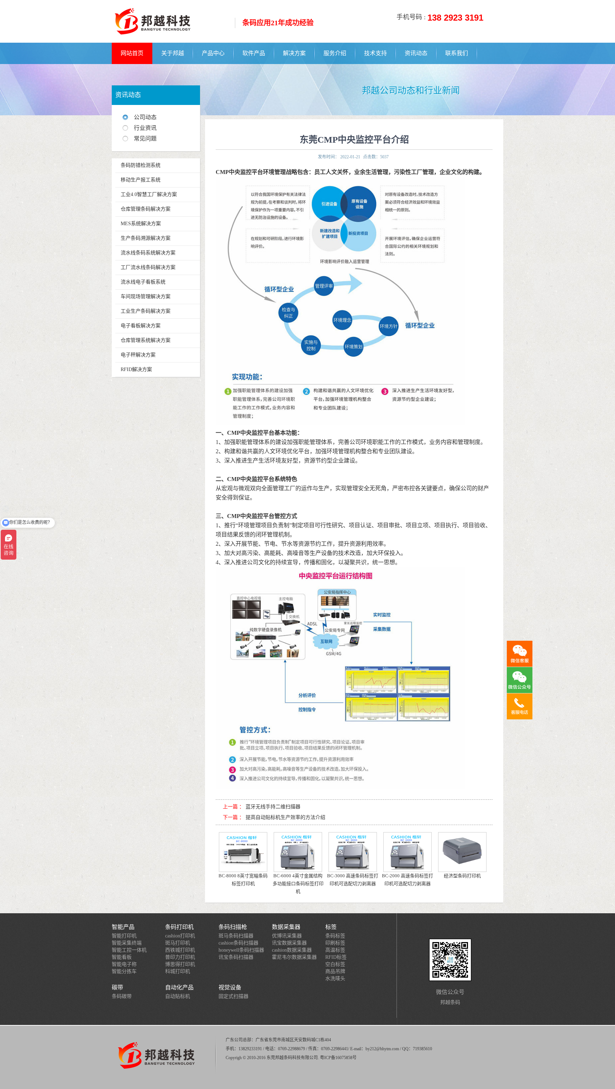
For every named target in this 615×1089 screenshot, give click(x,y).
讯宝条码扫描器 (236, 957)
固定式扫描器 (233, 996)
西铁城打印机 (180, 950)
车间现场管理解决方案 (145, 296)
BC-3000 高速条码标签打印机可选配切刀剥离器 (352, 879)
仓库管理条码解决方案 (145, 209)
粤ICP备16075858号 (338, 1057)
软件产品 (253, 53)
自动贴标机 (177, 996)
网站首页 (132, 53)
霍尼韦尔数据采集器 (294, 957)
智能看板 (122, 957)
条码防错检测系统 (141, 165)
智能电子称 (124, 964)
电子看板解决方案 (141, 325)
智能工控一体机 (129, 950)
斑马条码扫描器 (236, 936)
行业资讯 (145, 128)
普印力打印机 (180, 957)
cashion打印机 (180, 936)
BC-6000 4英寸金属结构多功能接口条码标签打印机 (298, 883)
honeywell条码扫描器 (241, 950)
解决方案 (294, 53)
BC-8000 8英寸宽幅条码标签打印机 (243, 879)
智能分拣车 (124, 971)
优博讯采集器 (287, 936)
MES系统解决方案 (141, 223)
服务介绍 (335, 53)
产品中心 (213, 53)
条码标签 (335, 936)
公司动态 (145, 117)
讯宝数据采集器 (289, 943)
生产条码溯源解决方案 (145, 238)
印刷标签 (335, 943)
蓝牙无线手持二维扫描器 (273, 806)
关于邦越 (172, 53)
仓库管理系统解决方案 (145, 340)
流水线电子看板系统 (143, 282)
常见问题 (145, 139)
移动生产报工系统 (141, 180)
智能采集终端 (127, 943)
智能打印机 (124, 936)
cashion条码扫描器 (238, 943)
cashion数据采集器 (292, 950)
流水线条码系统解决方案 (148, 252)
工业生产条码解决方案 (145, 311)
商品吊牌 (335, 971)
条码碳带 (122, 996)
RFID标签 (336, 957)
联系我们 (456, 53)
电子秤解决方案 (138, 355)
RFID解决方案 (136, 369)
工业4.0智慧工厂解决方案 (149, 194)
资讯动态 (416, 53)
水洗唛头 (335, 978)
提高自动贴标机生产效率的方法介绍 (285, 817)
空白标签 (335, 964)
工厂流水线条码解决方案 (148, 267)
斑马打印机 (177, 943)
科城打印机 (177, 971)
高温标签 (335, 950)
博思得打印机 (180, 964)
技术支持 (375, 53)
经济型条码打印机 (462, 875)
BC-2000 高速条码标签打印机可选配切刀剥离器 (407, 879)
